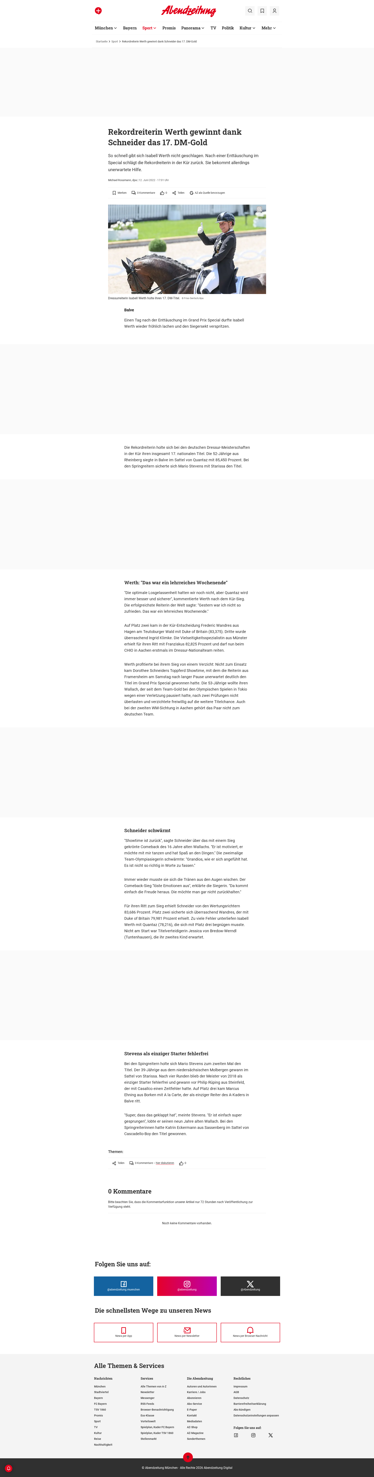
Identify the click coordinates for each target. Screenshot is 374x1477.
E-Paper (192, 1409)
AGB (236, 1392)
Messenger (147, 1398)
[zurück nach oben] (188, 1459)
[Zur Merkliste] (262, 11)
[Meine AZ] (274, 11)
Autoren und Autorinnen (202, 1386)
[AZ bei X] (270, 1435)
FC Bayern (100, 1403)
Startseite (102, 41)
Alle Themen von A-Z (153, 1386)
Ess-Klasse (147, 1415)
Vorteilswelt (148, 1421)
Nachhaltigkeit (103, 1444)
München (104, 27)
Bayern (130, 27)
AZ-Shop (192, 1427)
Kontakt (192, 1415)
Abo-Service (194, 1403)
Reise (97, 1438)
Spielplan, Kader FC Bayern (157, 1427)
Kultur (245, 27)
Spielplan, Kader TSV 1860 (157, 1433)
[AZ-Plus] (98, 11)
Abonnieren (194, 1398)
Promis (169, 27)
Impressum (240, 1386)
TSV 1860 (100, 1409)
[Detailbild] (259, 209)
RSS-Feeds (147, 1403)
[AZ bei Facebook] (236, 1435)
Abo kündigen (242, 1409)
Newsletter (147, 1392)
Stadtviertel (101, 1392)
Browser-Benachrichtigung (157, 1409)
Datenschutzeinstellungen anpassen (256, 1415)
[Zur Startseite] (189, 16)
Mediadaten (194, 1421)
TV (213, 27)
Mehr (267, 27)
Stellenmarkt (149, 1438)
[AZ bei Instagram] (253, 1435)
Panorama (190, 27)
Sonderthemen (196, 1438)
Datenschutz (241, 1398)
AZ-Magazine (195, 1433)
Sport (147, 27)
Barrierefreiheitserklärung (250, 1403)
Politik (228, 27)
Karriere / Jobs (196, 1392)
